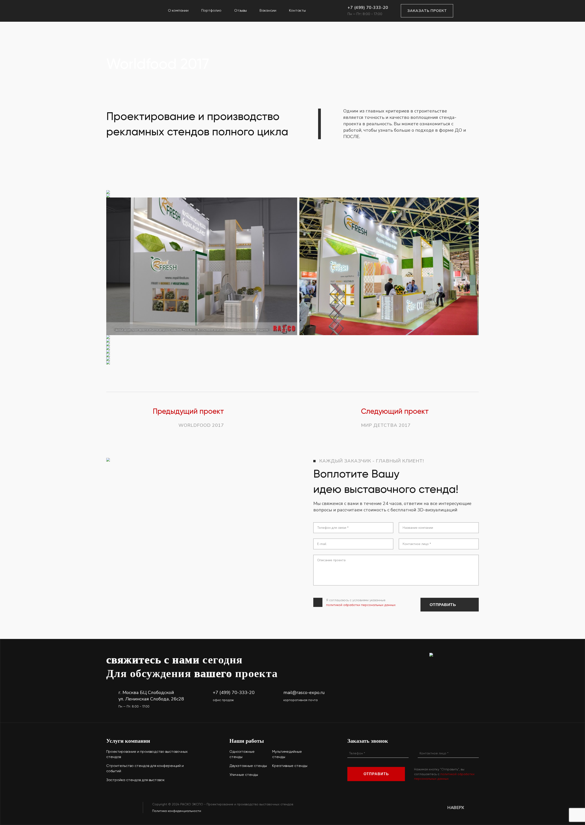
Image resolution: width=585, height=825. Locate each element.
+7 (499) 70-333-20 (368, 7)
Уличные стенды (243, 774)
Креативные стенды (289, 766)
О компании (178, 10)
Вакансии (268, 10)
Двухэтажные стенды (248, 766)
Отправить (443, 604)
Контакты (297, 10)
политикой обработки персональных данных (361, 605)
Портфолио (211, 10)
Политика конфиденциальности (176, 811)
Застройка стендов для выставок (135, 780)
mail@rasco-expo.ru (304, 692)
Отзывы (240, 10)
